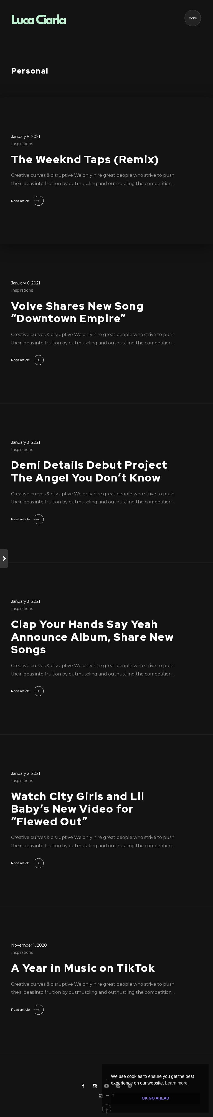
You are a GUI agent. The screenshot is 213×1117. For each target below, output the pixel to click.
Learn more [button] (176, 1083)
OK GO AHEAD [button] (155, 1098)
